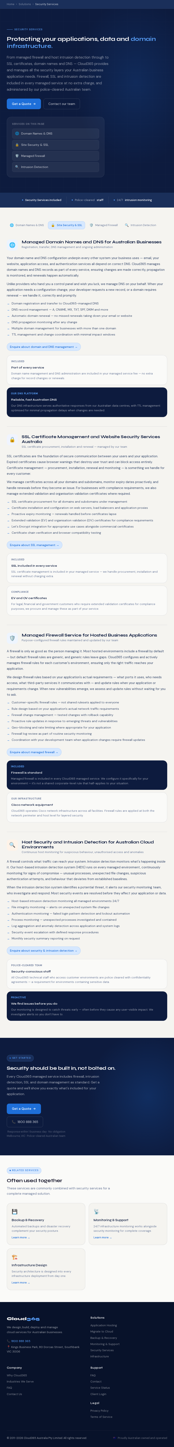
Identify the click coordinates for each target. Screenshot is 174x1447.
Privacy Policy (99, 1411)
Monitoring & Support (104, 1344)
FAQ (9, 1388)
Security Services (102, 1350)
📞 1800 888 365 (25, 1122)
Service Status (100, 1388)
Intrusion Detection (31, 167)
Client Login (98, 1394)
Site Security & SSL (32, 145)
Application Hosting (103, 1325)
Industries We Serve (20, 1381)
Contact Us (14, 1394)
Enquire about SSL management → (34, 545)
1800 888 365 (20, 1341)
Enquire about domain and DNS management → (44, 347)
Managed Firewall (30, 156)
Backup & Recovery (103, 1338)
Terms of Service (101, 1417)
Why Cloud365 (17, 1375)
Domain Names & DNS (33, 133)
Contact (95, 1381)
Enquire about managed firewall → (34, 752)
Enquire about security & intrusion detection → (43, 950)
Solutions (25, 4)
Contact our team (61, 104)
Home (10, 4)
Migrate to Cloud (101, 1331)
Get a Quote (21, 104)
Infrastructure (99, 1356)
